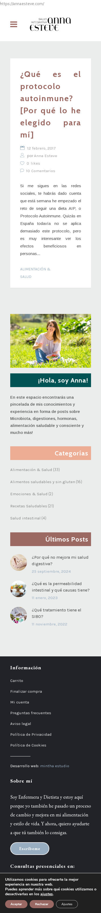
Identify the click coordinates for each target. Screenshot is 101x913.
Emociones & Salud (29, 493)
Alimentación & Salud (35, 273)
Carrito (16, 680)
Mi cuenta (19, 702)
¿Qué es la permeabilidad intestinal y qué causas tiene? (61, 587)
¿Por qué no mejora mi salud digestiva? (60, 560)
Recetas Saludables (28, 506)
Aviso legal (20, 723)
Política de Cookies (28, 745)
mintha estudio (54, 765)
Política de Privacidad (31, 734)
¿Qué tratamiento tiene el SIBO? (56, 613)
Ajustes (66, 904)
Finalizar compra (26, 691)
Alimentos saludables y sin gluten (42, 481)
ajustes (46, 894)
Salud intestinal (25, 518)
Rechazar (41, 904)
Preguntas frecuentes (30, 712)
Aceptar (16, 904)
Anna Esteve (45, 155)
